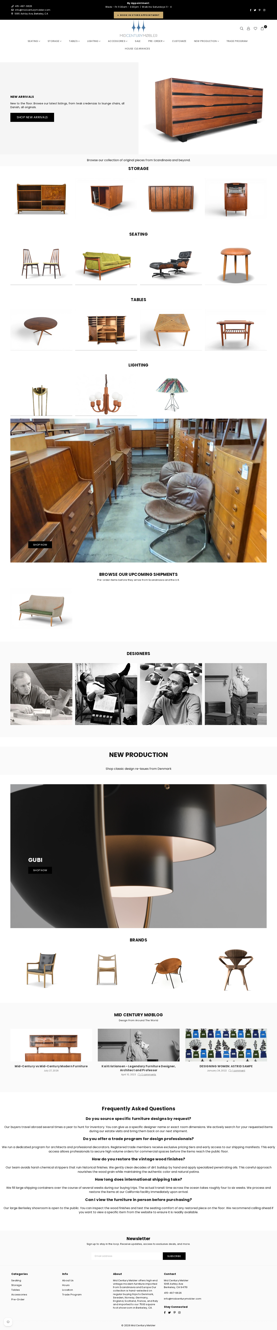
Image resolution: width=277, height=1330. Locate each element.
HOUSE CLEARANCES (137, 48)
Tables (73, 41)
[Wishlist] (255, 28)
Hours (66, 1285)
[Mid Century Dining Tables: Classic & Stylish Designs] (171, 329)
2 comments (148, 1074)
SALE (138, 41)
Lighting (93, 41)
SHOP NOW (40, 545)
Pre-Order (17, 1299)
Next (265, 200)
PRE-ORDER (155, 41)
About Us (67, 1280)
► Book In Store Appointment (138, 15)
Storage (54, 41)
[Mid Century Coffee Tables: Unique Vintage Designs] (41, 329)
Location (67, 1290)
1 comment (238, 1070)
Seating (33, 41)
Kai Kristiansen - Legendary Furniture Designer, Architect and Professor (139, 1068)
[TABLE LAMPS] (171, 395)
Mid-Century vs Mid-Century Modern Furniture (51, 1066)
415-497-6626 (173, 1293)
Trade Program (72, 1294)
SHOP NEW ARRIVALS (32, 117)
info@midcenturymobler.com (33, 9)
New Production (205, 41)
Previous (12, 200)
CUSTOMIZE (179, 41)
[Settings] (248, 28)
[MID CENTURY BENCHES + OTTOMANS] (236, 264)
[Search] (241, 28)
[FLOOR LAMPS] (41, 395)
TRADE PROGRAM (236, 41)
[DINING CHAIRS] (41, 264)
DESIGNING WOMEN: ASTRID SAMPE (226, 1066)
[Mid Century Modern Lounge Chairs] (171, 264)
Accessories (117, 41)
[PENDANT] (106, 395)
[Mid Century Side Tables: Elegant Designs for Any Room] (236, 329)
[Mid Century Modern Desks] (106, 329)
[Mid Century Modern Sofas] (106, 264)
